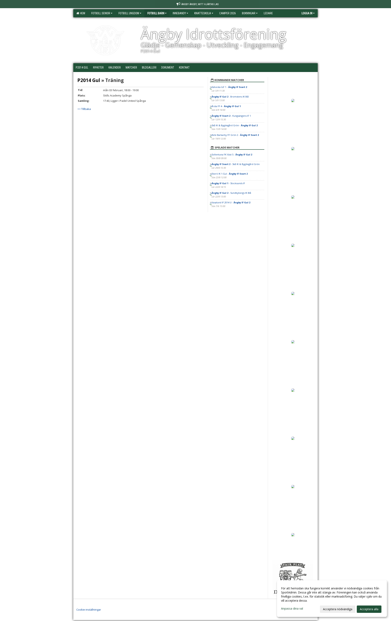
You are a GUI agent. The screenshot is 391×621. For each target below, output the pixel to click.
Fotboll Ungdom (129, 13)
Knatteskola (202, 13)
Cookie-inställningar (88, 609)
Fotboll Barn (155, 13)
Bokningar (248, 13)
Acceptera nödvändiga (337, 609)
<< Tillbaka (84, 109)
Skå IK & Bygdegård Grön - (235, 125)
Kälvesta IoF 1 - (229, 87)
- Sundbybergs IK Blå (231, 192)
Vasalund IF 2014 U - (231, 202)
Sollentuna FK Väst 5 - (232, 154)
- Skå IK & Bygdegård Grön (236, 164)
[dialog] (332, 598)
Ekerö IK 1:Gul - (230, 173)
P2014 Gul (88, 80)
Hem (82, 13)
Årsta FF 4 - (226, 106)
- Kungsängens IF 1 (231, 115)
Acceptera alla (369, 609)
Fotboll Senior (100, 13)
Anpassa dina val (292, 608)
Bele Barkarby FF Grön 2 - (235, 134)
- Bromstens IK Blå (230, 96)
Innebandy (179, 13)
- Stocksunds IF (228, 183)
